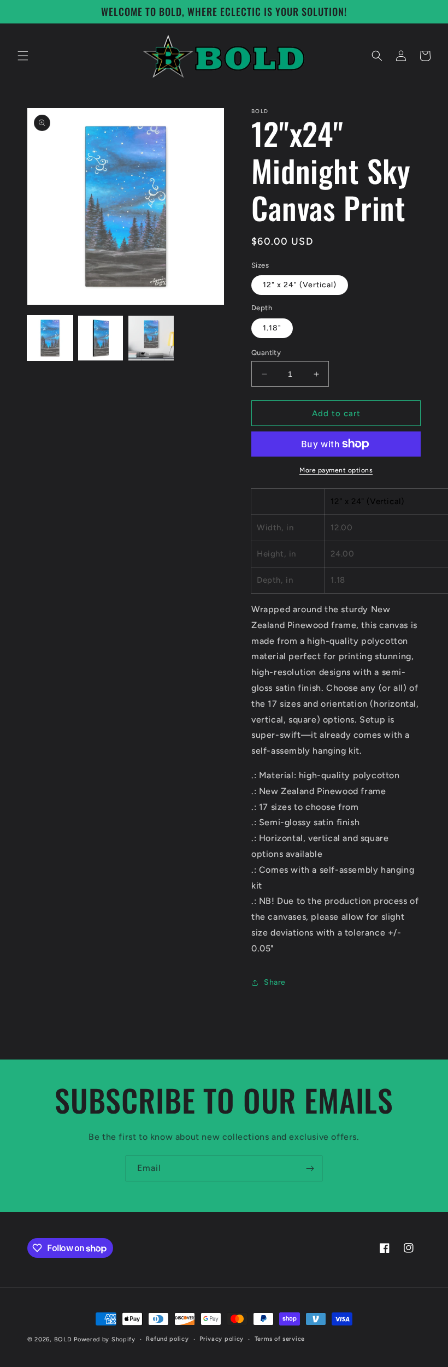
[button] (23, 56)
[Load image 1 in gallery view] (50, 338)
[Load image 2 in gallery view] (100, 338)
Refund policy (167, 1338)
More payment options (336, 470)
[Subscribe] (310, 1168)
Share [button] (275, 982)
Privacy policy (221, 1338)
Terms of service (280, 1338)
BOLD (63, 1339)
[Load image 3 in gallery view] (151, 338)
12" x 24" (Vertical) (300, 284)
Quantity (266, 352)
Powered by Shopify (104, 1339)
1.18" (272, 328)
